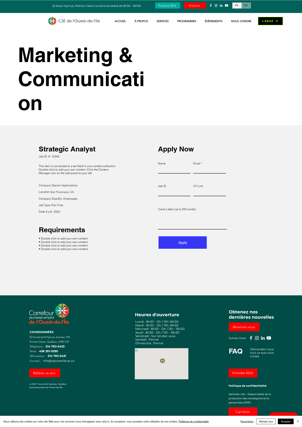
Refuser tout (266, 421)
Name (162, 163)
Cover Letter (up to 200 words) (177, 209)
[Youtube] (226, 5)
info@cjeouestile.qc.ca (58, 360)
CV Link (198, 186)
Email (196, 163)
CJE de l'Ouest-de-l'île (79, 21)
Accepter (286, 421)
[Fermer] (298, 421)
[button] (140, 21)
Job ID (162, 186)
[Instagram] (216, 5)
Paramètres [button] (246, 421)
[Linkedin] (221, 5)
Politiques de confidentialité (194, 421)
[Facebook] (211, 5)
